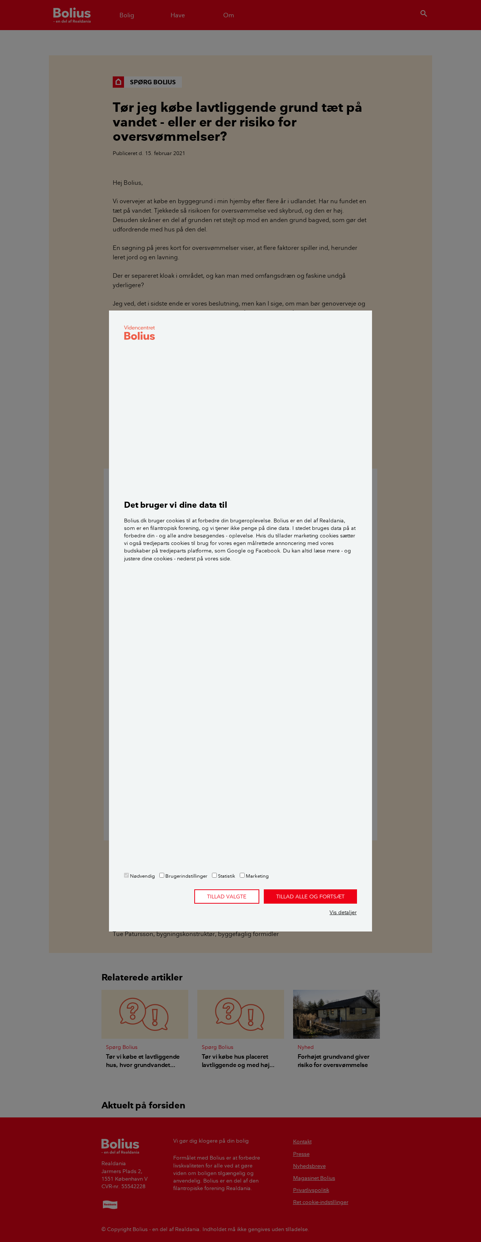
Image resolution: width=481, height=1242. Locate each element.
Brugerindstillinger (185, 876)
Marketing (257, 876)
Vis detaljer (343, 912)
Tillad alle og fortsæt (310, 896)
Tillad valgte (227, 896)
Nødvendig (142, 876)
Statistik (226, 876)
